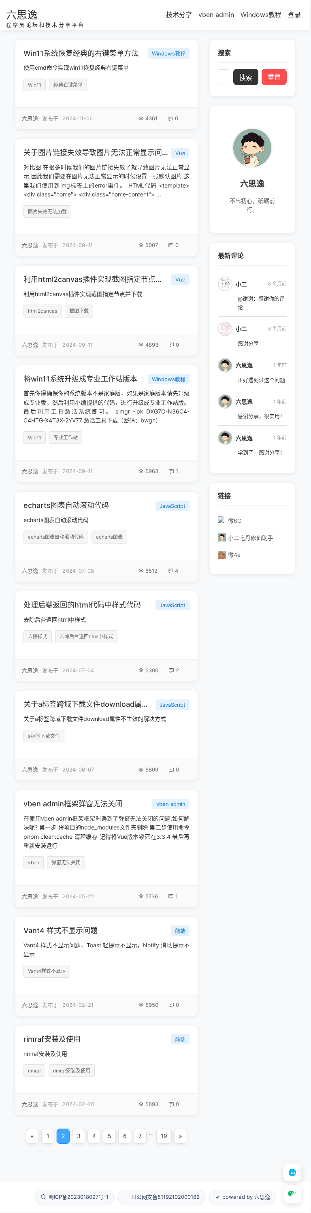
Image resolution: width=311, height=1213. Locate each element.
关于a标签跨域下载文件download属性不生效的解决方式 (87, 704)
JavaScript (172, 506)
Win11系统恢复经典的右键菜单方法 (80, 53)
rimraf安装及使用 (52, 1039)
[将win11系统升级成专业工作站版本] (106, 423)
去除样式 (37, 636)
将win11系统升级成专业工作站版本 (80, 379)
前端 (180, 930)
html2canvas (42, 311)
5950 (151, 1005)
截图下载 (79, 311)
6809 (151, 769)
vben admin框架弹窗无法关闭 (72, 803)
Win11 (34, 85)
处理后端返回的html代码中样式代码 (82, 605)
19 (164, 1135)
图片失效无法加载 (47, 212)
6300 (151, 670)
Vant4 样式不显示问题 (60, 930)
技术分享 (179, 15)
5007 (151, 245)
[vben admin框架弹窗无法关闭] (106, 848)
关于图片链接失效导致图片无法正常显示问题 (95, 152)
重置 (274, 77)
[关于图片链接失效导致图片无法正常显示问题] (106, 197)
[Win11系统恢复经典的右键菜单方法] (106, 85)
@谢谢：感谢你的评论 (261, 302)
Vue (180, 153)
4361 (151, 118)
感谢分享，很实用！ (261, 416)
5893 (151, 1104)
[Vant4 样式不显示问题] (106, 966)
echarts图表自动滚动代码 (66, 505)
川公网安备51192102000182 (165, 1197)
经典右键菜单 (68, 85)
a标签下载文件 (44, 736)
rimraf (34, 1071)
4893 (151, 344)
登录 (294, 15)
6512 (151, 570)
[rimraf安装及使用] (106, 1070)
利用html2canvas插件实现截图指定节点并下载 (95, 279)
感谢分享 (248, 343)
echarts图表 (109, 537)
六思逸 (22, 15)
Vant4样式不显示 (47, 971)
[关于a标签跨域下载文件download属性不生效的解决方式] (106, 735)
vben (33, 862)
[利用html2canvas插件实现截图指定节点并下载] (106, 311)
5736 (151, 896)
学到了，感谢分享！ (261, 452)
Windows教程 (261, 15)
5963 (151, 471)
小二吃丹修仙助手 (250, 537)
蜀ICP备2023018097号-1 (79, 1197)
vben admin (216, 15)
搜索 (245, 77)
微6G (234, 520)
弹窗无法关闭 (66, 862)
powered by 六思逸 (246, 1197)
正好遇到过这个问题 (261, 380)
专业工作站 (65, 438)
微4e (234, 554)
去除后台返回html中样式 (86, 636)
